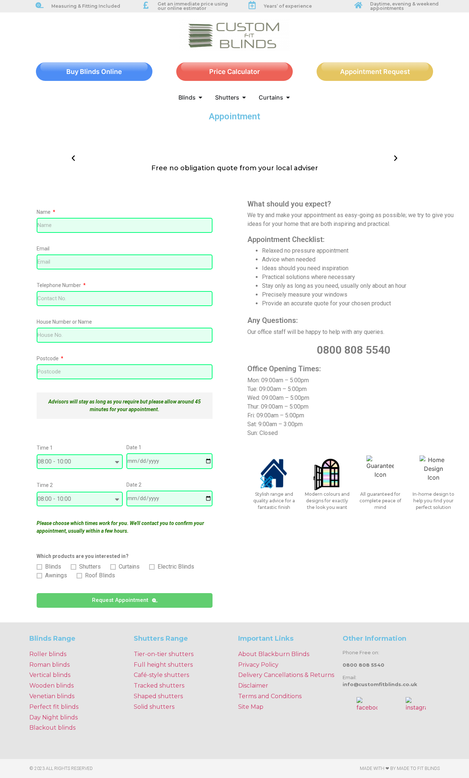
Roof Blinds (100, 575)
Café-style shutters (161, 674)
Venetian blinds (51, 696)
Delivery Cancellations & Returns (286, 674)
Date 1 (133, 447)
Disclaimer (253, 685)
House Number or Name (64, 322)
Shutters (90, 566)
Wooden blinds (51, 685)
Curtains (129, 566)
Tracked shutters (159, 685)
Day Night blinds (53, 717)
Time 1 (45, 448)
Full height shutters (163, 664)
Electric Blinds (176, 566)
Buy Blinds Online (94, 71)
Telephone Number (59, 285)
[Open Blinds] (200, 97)
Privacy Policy (258, 664)
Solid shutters (154, 706)
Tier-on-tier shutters (163, 654)
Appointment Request (375, 71)
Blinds (53, 566)
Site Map (250, 706)
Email (43, 249)
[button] (73, 158)
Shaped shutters (158, 696)
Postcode (48, 358)
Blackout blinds (52, 727)
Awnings (56, 575)
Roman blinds (49, 664)
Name (44, 212)
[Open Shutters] (244, 97)
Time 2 (45, 485)
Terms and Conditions (270, 696)
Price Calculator (234, 71)
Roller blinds (47, 654)
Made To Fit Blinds (418, 768)
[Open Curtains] (288, 97)
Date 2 (133, 485)
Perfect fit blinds (53, 706)
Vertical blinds (49, 674)
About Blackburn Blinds (273, 654)
